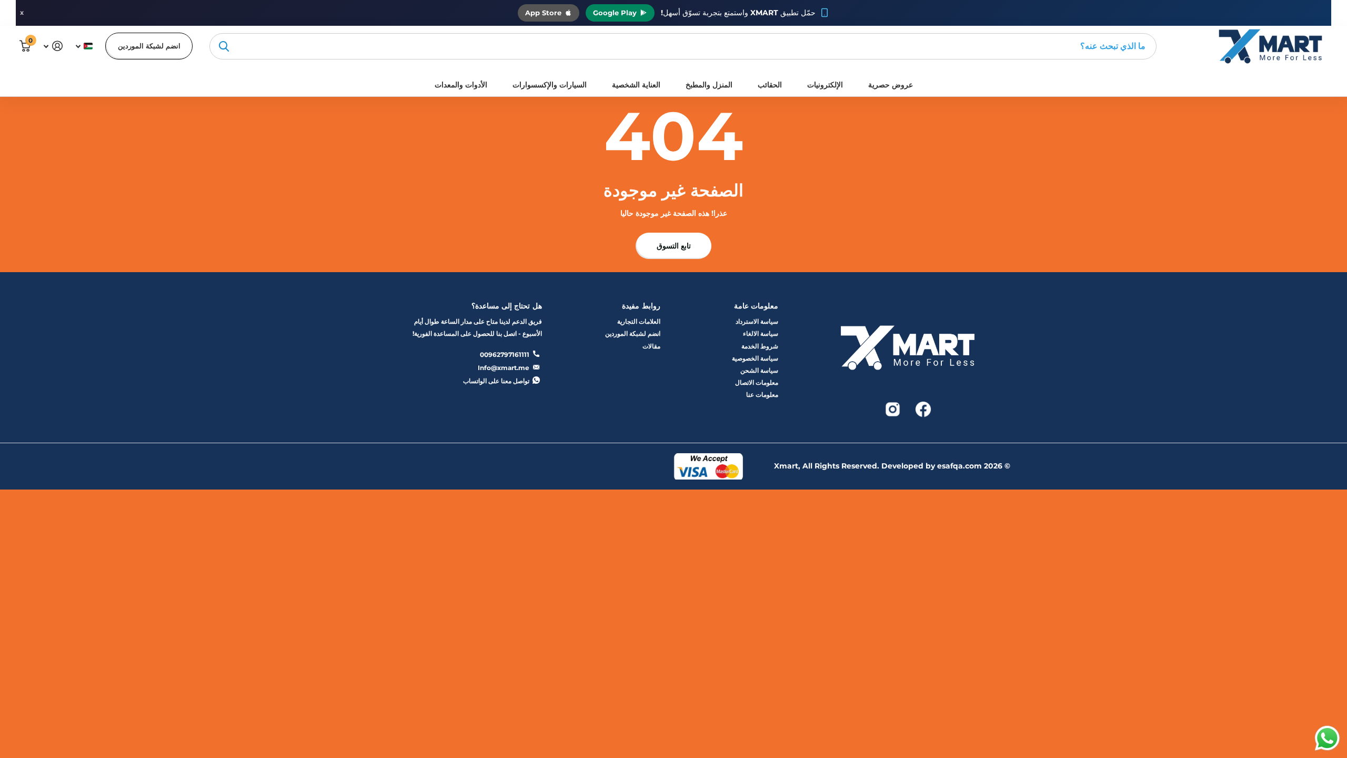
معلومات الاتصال (756, 382)
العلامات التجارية (638, 321)
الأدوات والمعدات (461, 84)
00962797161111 (504, 354)
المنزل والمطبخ (709, 84)
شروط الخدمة (759, 346)
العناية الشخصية (636, 84)
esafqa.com (959, 466)
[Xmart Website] (908, 351)
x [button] (22, 12)
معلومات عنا (762, 394)
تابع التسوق (674, 246)
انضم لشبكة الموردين (149, 46)
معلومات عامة (756, 306)
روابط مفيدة (641, 306)
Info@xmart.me (503, 368)
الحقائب (770, 84)
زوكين (223, 46)
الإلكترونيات (825, 84)
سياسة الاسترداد (757, 321)
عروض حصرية (890, 84)
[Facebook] (922, 408)
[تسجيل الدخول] (53, 46)
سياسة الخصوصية (755, 358)
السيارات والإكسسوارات (549, 84)
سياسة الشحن (759, 370)
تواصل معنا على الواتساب (496, 381)
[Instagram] (892, 408)
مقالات (651, 346)
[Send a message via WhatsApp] (1327, 738)
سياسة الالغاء (760, 333)
